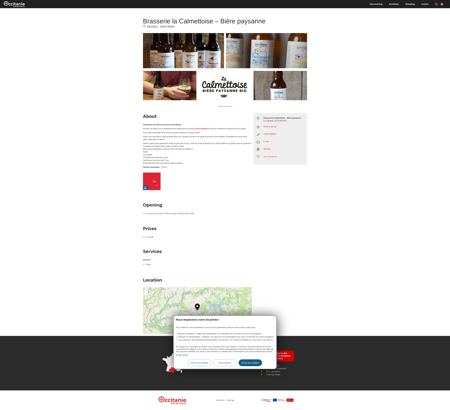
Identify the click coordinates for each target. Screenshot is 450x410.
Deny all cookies (199, 362)
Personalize (225, 362)
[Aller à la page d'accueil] (14, 4)
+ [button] (146, 290)
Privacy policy (182, 355)
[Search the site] (436, 4)
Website (266, 149)
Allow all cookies (250, 362)
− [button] (146, 293)
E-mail (266, 142)
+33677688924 (269, 134)
